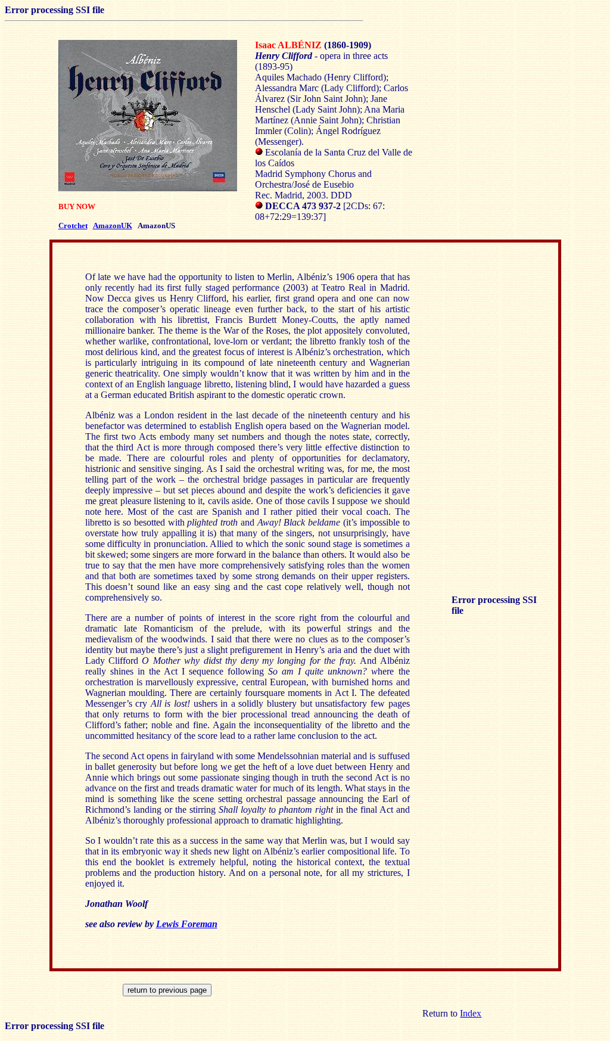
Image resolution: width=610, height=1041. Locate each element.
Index (470, 1013)
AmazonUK (112, 225)
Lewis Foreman (186, 924)
